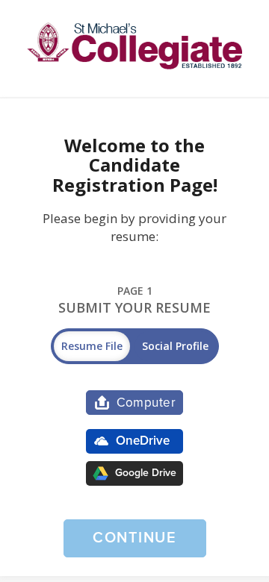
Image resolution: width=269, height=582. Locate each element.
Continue (134, 538)
